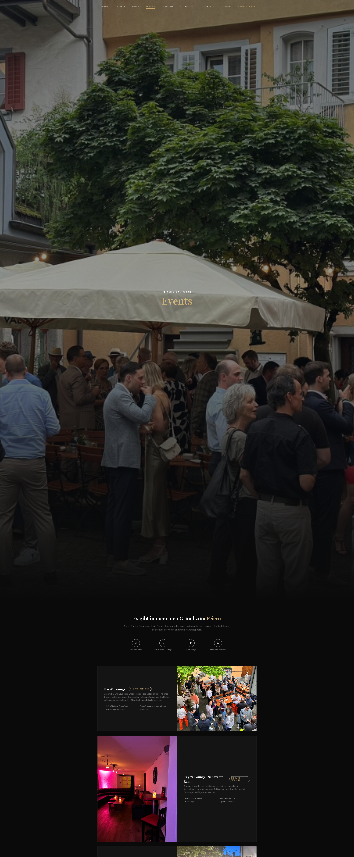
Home (104, 6)
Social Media (188, 6)
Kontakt (209, 6)
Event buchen (246, 7)
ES (230, 7)
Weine (135, 6)
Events (150, 6)
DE (222, 7)
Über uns (168, 6)
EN (226, 7)
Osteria (120, 6)
